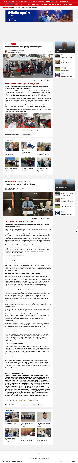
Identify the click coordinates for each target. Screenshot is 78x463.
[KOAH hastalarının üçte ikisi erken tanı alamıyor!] (28, 149)
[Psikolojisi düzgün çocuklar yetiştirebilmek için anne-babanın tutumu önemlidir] (44, 419)
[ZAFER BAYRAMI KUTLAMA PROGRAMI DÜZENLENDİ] (65, 56)
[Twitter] (40, 453)
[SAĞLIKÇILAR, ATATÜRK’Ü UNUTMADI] (28, 164)
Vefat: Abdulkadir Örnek (61, 49)
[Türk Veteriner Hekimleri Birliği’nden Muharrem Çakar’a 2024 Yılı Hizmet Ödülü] (12, 164)
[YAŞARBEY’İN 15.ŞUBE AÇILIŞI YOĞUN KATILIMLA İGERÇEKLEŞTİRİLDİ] (65, 62)
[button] (64, 461)
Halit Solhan (11, 50)
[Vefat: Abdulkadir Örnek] (65, 47)
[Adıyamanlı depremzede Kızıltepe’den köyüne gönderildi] (12, 419)
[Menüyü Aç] (16, 4)
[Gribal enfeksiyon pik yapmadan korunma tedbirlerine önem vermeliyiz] (12, 149)
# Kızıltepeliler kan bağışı (26, 134)
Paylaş (73, 461)
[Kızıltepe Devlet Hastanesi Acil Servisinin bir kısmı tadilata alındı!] (28, 435)
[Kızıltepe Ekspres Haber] (8, 4)
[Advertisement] (39, 31)
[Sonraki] (14, 7)
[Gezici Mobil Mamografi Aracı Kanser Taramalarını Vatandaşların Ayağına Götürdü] (44, 435)
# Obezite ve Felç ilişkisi (37, 404)
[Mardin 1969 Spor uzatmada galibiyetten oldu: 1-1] (65, 69)
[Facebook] (37, 453)
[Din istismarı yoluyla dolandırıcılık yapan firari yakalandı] (65, 75)
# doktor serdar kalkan (26, 404)
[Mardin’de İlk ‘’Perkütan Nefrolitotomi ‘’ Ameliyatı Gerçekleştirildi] (12, 435)
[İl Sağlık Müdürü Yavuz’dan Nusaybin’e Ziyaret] (28, 419)
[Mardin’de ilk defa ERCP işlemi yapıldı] (44, 164)
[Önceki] (12, 7)
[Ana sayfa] (21, 4)
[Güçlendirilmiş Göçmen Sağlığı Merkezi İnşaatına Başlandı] (44, 149)
